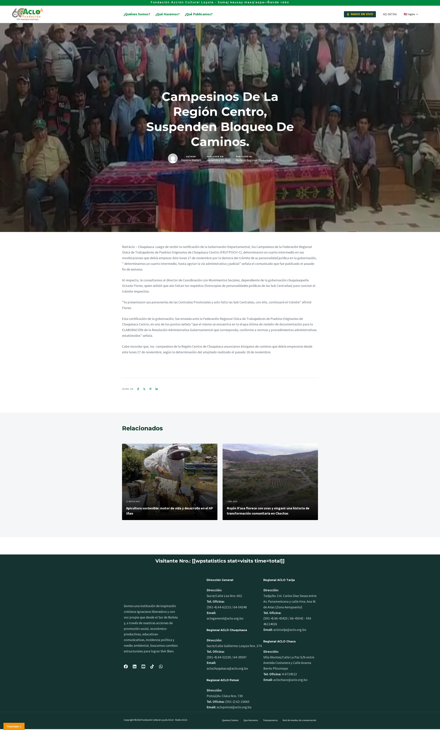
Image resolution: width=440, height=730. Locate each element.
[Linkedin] (156, 389)
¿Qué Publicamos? (199, 14)
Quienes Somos (230, 720)
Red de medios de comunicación (299, 720)
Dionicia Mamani (191, 160)
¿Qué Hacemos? (167, 14)
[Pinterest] (150, 389)
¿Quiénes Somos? (137, 14)
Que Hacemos (251, 720)
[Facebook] (138, 389)
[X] (144, 389)
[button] (411, 14)
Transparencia (270, 720)
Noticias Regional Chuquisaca (254, 160)
